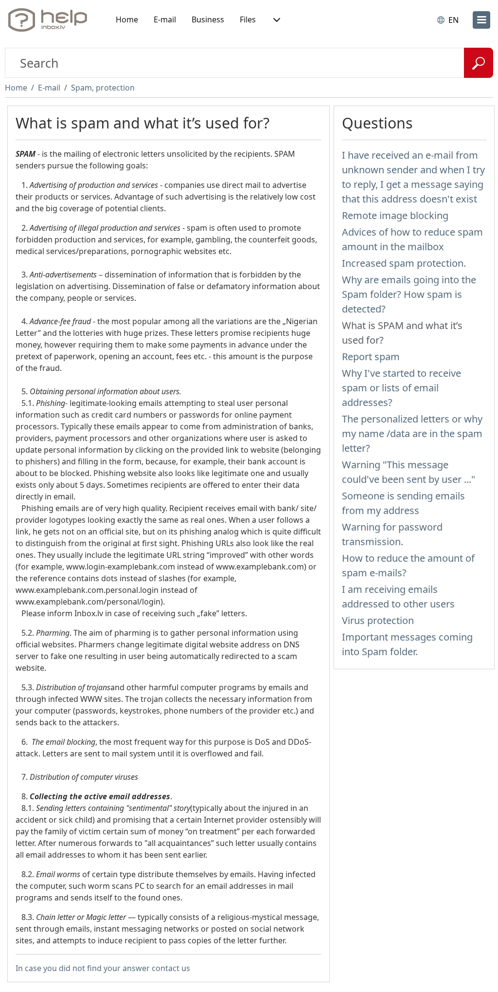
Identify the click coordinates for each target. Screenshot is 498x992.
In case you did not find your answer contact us (103, 968)
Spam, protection (103, 87)
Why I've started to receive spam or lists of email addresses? (401, 388)
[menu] (481, 20)
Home (127, 19)
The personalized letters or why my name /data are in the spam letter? (412, 433)
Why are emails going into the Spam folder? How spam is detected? (409, 294)
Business (208, 19)
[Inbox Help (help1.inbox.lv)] (51, 20)
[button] (276, 20)
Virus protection (378, 620)
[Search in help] (478, 63)
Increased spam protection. (404, 263)
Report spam (371, 356)
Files (248, 19)
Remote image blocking (395, 215)
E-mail (165, 19)
